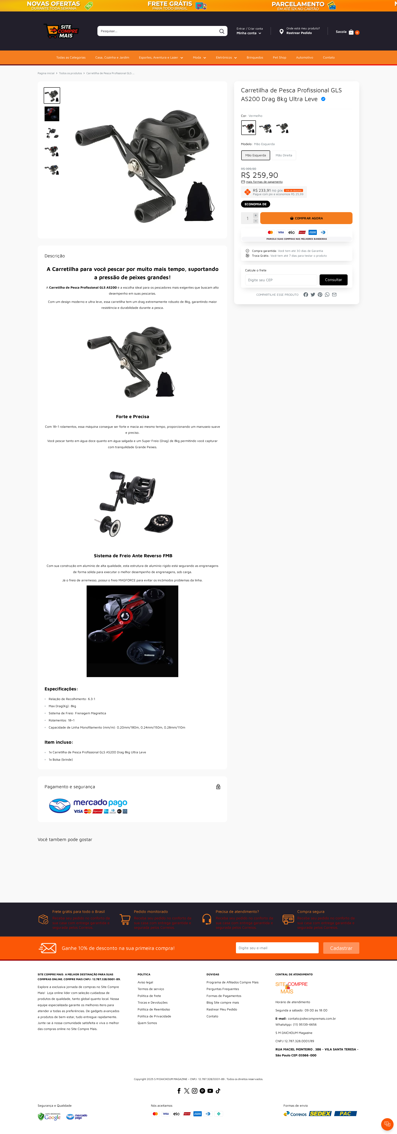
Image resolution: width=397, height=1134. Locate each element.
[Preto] (282, 127)
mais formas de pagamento (264, 181)
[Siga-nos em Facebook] (179, 1091)
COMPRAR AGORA (309, 218)
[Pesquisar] (221, 31)
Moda (197, 57)
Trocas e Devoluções (152, 1002)
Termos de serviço (151, 989)
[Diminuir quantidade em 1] (255, 220)
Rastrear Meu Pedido (222, 1009)
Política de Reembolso (154, 1009)
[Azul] (265, 127)
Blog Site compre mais (223, 1002)
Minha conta (247, 33)
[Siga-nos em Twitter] (187, 1091)
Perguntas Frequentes (223, 989)
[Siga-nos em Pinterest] (202, 1091)
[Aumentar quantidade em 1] (255, 215)
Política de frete (149, 996)
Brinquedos (255, 57)
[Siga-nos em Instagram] (194, 1091)
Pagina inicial (46, 73)
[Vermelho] (248, 127)
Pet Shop (279, 57)
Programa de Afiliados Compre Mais (232, 982)
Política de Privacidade (154, 1016)
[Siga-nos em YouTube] (210, 1091)
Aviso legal (145, 982)
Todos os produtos (70, 73)
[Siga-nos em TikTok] (218, 1091)
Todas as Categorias (70, 57)
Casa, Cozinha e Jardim (112, 57)
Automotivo (304, 57)
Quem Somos (147, 1023)
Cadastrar (341, 948)
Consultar (333, 279)
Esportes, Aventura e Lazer (158, 57)
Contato (329, 57)
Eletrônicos (224, 57)
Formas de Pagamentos (224, 996)
